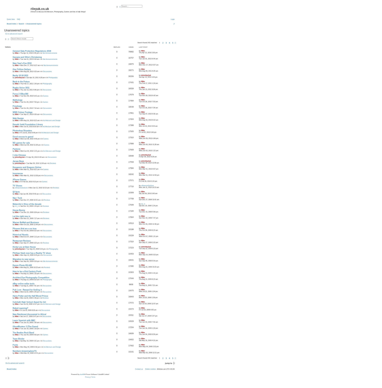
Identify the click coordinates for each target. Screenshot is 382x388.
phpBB (82, 374)
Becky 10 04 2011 (20, 75)
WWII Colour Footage (22, 112)
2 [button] (162, 42)
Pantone (16, 149)
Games (45, 96)
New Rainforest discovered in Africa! (29, 314)
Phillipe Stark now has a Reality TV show (32, 253)
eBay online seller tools (23, 284)
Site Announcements (49, 53)
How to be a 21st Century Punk (27, 271)
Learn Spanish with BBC (24, 320)
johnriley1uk (20, 77)
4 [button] (169, 42)
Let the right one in (21, 216)
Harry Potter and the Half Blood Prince (30, 296)
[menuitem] (18, 19)
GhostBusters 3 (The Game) (25, 326)
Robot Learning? (20, 308)
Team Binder (18, 339)
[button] (175, 43)
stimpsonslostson (21, 188)
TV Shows (17, 186)
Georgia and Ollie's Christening (27, 57)
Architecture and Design (51, 120)
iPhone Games (19, 179)
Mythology (17, 100)
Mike (17, 53)
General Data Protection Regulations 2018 (32, 51)
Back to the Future (21, 81)
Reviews (53, 163)
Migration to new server (23, 259)
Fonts (15, 345)
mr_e (17, 206)
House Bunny (19, 210)
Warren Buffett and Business (26, 222)
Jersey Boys (18, 161)
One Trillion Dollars (22, 69)
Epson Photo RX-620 (22, 265)
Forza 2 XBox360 (20, 94)
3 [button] (166, 42)
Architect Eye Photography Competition (31, 277)
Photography (53, 77)
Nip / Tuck (17, 198)
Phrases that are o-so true (24, 228)
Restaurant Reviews (22, 241)
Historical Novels (20, 235)
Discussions (47, 71)
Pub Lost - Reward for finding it (27, 290)
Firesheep (17, 106)
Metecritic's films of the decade (27, 204)
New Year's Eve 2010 (22, 63)
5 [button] (172, 42)
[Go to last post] (145, 51)
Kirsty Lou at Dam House (24, 247)
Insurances (18, 173)
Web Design (18, 118)
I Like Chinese (19, 155)
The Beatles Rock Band (23, 333)
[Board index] (18, 9)
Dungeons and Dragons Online (27, 167)
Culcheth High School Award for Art (29, 302)
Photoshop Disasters (22, 130)
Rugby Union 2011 (21, 88)
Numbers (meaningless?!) (24, 351)
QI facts (16, 192)
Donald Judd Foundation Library (28, 124)
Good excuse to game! (23, 137)
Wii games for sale (21, 143)
